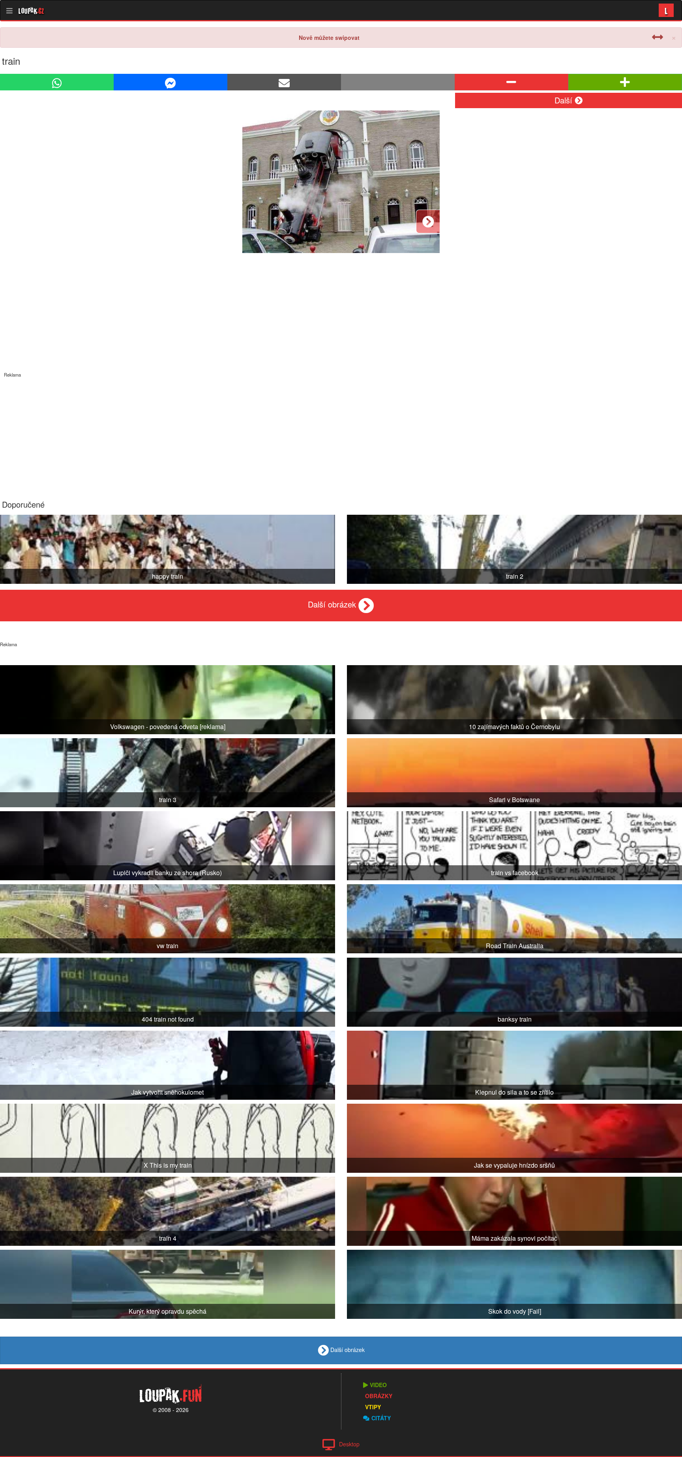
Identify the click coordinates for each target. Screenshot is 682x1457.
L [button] (666, 10)
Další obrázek (333, 604)
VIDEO (378, 1385)
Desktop (349, 1444)
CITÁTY (381, 1418)
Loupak (31, 10)
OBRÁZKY (378, 1396)
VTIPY (373, 1407)
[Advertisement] (341, 433)
